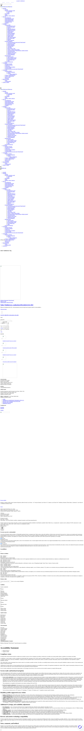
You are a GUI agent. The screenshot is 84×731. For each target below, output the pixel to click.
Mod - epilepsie (3, 555)
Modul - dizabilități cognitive (5, 564)
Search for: (2, 319)
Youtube (1, 410)
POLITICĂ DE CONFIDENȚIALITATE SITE (11, 401)
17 (1, 328)
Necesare (3, 538)
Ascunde (11, 641)
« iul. (1, 331)
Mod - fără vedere (3, 572)
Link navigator (3, 638)
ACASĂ (18, 0)
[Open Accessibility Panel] (0, 730)
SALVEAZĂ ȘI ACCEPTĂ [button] (5, 546)
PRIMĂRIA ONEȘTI (7, 403)
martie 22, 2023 (3, 301)
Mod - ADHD (3, 568)
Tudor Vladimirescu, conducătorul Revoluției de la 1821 (16, 305)
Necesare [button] (2, 537)
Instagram (2, 408)
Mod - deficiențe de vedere (5, 560)
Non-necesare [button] (2, 542)
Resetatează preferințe (4, 641)
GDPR (4, 399)
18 (2, 328)
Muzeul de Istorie (10, 302)
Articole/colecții (3, 302)
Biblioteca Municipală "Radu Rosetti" (7, 300)
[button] (0, 590)
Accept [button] (7, 524)
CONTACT (22, 0)
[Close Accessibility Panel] (0, 551)
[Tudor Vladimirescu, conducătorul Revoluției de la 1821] (10, 299)
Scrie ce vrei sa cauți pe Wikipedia (17, 581)
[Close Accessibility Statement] (0, 645)
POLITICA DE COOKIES (8, 402)
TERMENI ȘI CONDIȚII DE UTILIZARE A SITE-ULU (13, 400)
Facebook (2, 407)
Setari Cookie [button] (2, 524)
